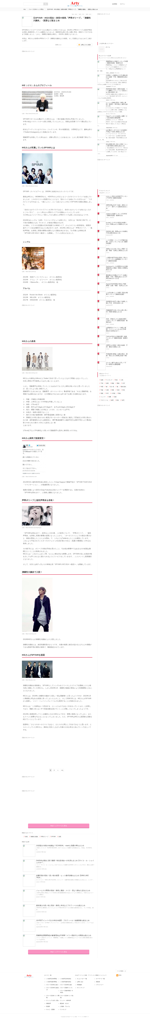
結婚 (102, 380)
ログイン (122, 4)
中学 (107, 393)
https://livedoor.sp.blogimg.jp (33, 527)
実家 (113, 390)
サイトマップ (80, 987)
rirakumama (109, 127)
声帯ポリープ (44, 836)
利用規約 (79, 984)
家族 (113, 383)
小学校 (113, 393)
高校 (118, 383)
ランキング (109, 380)
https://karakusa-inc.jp (32, 186)
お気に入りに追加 (86, 44)
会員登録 (114, 4)
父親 (107, 390)
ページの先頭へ (120, 971)
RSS (120, 975)
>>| (62, 770)
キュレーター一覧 (82, 978)
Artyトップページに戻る (58, 826)
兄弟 (118, 390)
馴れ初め (123, 386)
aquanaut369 (39, 926)
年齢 (102, 390)
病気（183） (89, 14)
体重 (110, 397)
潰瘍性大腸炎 (34, 836)
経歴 (112, 400)
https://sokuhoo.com (31, 476)
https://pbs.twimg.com (31, 373)
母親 (102, 393)
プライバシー (99, 984)
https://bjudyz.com (31, 680)
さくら (107, 113)
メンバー (103, 397)
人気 (122, 380)
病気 (26, 836)
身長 (60, 836)
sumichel (38, 852)
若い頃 (112, 386)
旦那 (115, 397)
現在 (116, 380)
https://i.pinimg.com (31, 634)
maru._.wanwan (110, 72)
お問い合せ (80, 981)
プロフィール (104, 400)
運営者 (98, 981)
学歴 (102, 386)
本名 (123, 390)
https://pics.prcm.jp (31, 271)
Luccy (37, 881)
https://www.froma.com (32, 113)
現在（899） (75, 14)
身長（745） (82, 14)
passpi (37, 896)
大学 (123, 383)
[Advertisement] (41, 65)
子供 (102, 383)
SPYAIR (53, 836)
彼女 (117, 400)
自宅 (123, 400)
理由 (119, 393)
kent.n (107, 100)
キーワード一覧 (100, 978)
